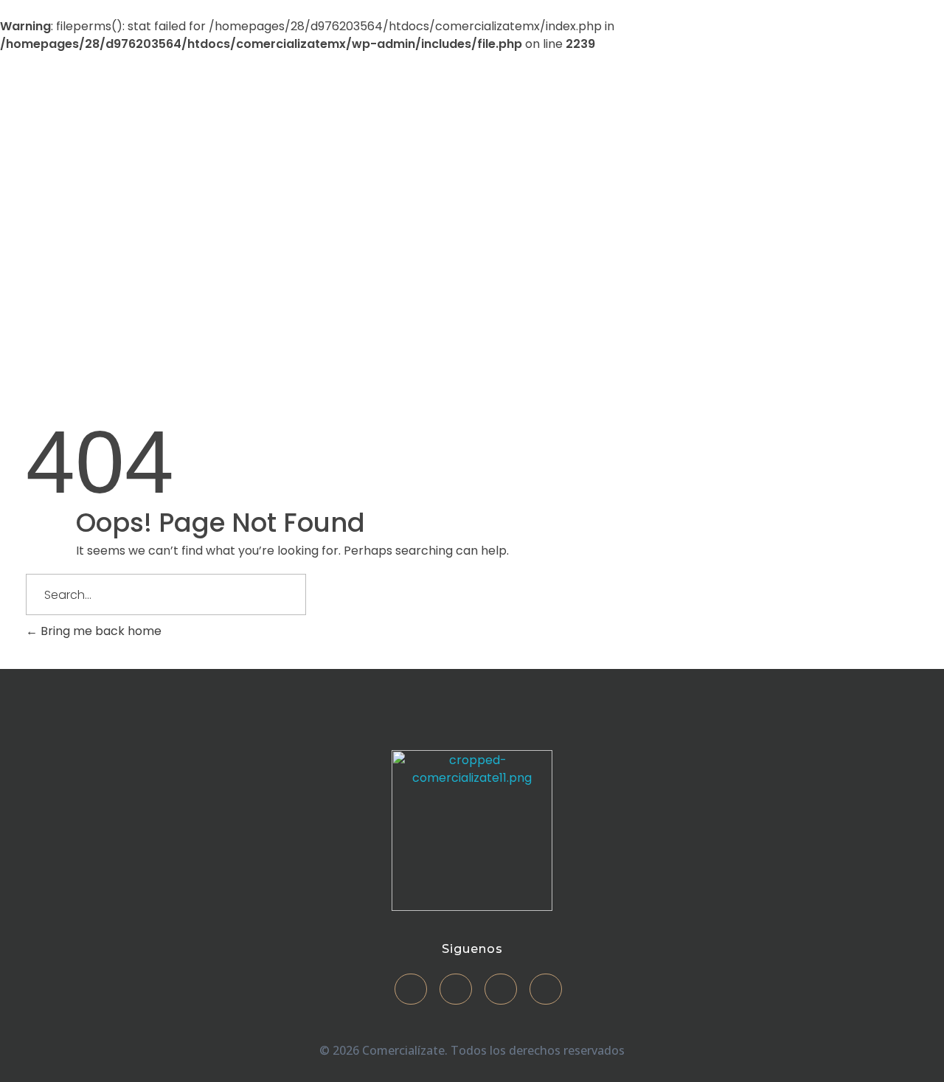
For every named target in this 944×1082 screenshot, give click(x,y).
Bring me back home (100, 631)
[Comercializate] (132, 177)
